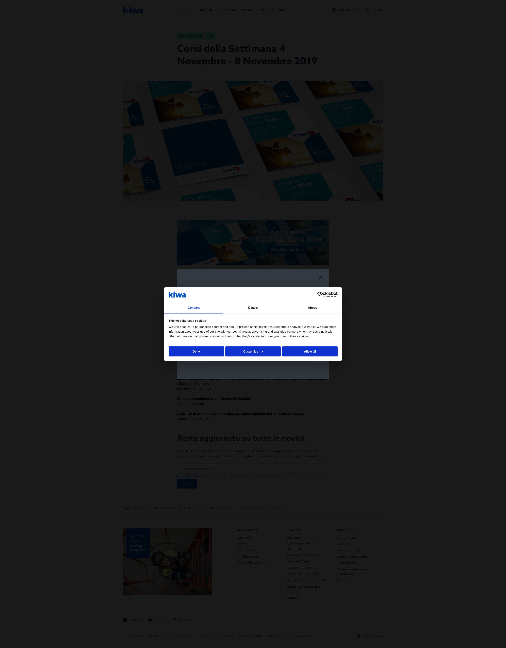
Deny (196, 351)
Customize (250, 351)
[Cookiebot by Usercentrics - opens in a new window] (320, 294)
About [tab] (312, 307)
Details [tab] (253, 307)
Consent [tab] (194, 307)
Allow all (310, 351)
